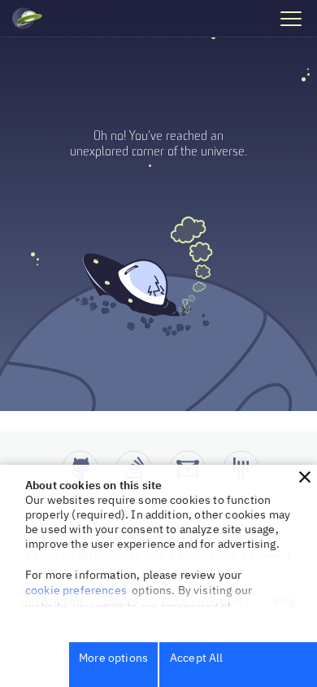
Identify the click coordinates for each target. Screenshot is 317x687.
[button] (304, 477)
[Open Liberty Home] (27, 18)
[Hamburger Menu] (290, 18)
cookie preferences (76, 590)
